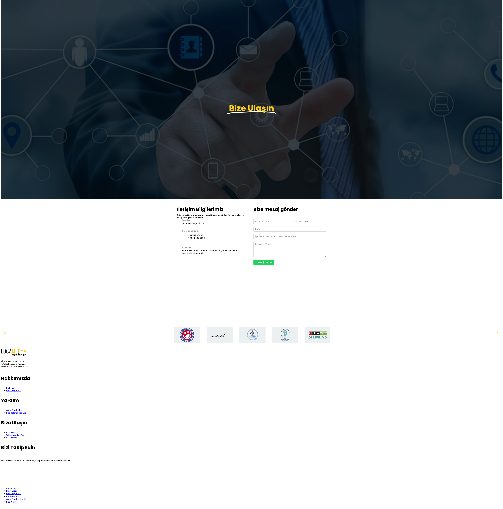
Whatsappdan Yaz (15, 435)
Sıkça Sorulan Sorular (16, 499)
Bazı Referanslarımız (16, 413)
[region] (251, 335)
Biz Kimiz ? (11, 388)
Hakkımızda (11, 491)
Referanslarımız (13, 496)
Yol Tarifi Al (11, 437)
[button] (251, 95)
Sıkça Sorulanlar (14, 410)
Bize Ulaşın (11, 432)
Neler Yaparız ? (13, 390)
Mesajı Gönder (265, 262)
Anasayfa (11, 488)
